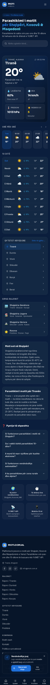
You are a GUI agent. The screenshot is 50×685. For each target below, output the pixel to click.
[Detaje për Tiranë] (43, 247)
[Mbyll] (44, 656)
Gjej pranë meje (22, 668)
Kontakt (5, 644)
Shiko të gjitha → (38, 241)
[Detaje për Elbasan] (43, 271)
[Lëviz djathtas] (46, 127)
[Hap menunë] (45, 4)
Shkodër (6, 624)
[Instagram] (10, 568)
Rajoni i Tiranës (9, 581)
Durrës (5, 615)
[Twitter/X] (15, 568)
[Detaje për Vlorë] (43, 259)
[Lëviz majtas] (41, 127)
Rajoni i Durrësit (9, 585)
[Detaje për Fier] (43, 283)
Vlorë (4, 619)
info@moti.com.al (30, 568)
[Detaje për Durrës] (43, 253)
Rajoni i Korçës (9, 598)
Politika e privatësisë (11, 649)
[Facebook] (4, 568)
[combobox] (26, 43)
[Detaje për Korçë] (43, 277)
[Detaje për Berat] (43, 290)
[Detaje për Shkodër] (43, 265)
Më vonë (37, 668)
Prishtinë (6, 628)
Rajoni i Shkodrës (10, 594)
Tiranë (5, 610)
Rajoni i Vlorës (8, 590)
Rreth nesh (7, 640)
